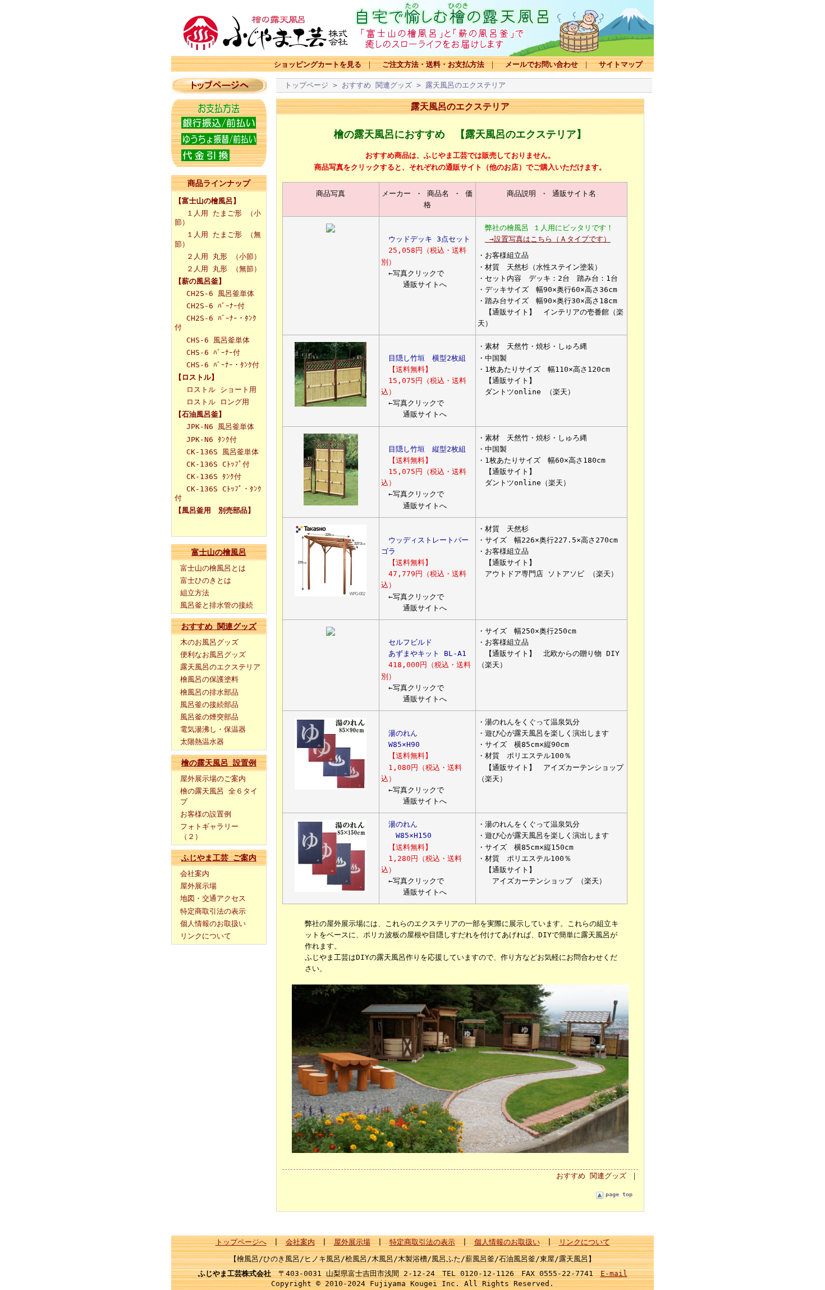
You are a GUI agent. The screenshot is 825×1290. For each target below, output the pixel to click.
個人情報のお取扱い (213, 923)
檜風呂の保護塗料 (209, 679)
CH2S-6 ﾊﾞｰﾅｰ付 (215, 306)
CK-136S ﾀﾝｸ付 (213, 476)
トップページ (306, 85)
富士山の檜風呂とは (213, 568)
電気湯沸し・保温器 (213, 729)
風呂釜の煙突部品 (209, 717)
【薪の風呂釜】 (200, 281)
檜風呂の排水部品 (209, 692)
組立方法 (194, 593)
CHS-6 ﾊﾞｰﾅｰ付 (213, 352)
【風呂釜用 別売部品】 (215, 510)
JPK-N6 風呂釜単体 (220, 426)
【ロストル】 (196, 377)
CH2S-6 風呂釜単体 (220, 293)
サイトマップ (621, 64)
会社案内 (194, 873)
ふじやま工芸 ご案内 (218, 857)
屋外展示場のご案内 (213, 778)
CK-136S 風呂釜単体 (222, 452)
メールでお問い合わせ (541, 64)
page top (619, 1194)
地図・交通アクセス (213, 898)
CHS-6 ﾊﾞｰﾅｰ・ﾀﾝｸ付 (222, 365)
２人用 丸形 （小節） (223, 256)
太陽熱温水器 (202, 741)
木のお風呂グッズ (209, 642)
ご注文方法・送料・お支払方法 (433, 64)
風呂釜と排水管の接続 (216, 605)
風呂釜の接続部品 (209, 704)
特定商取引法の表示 (213, 911)
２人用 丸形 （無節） (223, 269)
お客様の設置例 (205, 814)
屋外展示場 (198, 886)
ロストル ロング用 (217, 402)
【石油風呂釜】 (200, 414)
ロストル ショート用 (221, 389)
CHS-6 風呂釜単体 (218, 340)
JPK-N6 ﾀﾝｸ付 (211, 439)
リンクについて (205, 936)
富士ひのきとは (205, 580)
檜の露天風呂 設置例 (218, 762)
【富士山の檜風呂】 (207, 201)
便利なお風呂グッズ (213, 654)
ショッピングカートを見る (317, 64)
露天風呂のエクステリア (220, 667)
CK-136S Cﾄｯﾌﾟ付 (218, 464)
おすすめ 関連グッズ (218, 626)
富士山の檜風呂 (218, 552)
